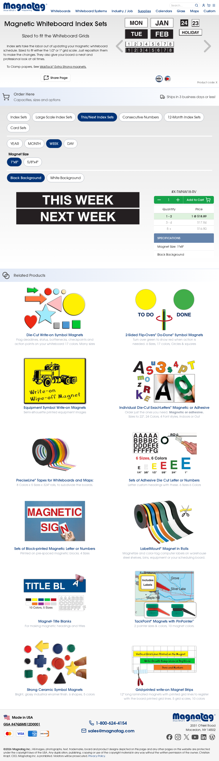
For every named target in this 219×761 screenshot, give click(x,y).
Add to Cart (195, 200)
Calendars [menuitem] (164, 11)
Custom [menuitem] (210, 11)
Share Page (59, 78)
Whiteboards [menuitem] (60, 11)
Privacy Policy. (96, 756)
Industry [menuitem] (122, 11)
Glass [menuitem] (181, 11)
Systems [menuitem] (91, 11)
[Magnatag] (194, 717)
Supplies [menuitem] (144, 11)
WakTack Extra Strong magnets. (63, 66)
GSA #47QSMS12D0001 (21, 724)
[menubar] (133, 11)
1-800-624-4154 (111, 723)
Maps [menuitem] (194, 11)
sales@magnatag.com (111, 730)
